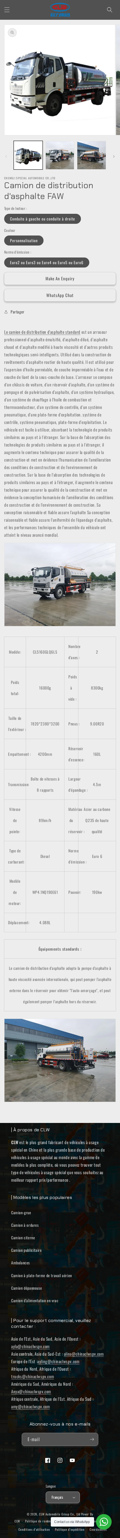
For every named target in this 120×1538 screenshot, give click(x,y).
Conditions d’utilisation (34, 1529)
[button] (7, 10)
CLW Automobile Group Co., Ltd (59, 1514)
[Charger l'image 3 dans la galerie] (91, 155)
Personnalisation (24, 240)
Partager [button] (18, 312)
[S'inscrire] (92, 1439)
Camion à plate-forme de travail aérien (41, 1275)
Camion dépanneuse (26, 1288)
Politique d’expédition (69, 1529)
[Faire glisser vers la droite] (114, 156)
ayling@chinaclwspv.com (58, 1361)
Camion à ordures (25, 1225)
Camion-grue (21, 1212)
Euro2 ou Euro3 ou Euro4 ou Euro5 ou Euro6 (46, 262)
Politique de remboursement (44, 1521)
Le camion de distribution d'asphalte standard (42, 332)
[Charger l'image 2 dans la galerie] (60, 155)
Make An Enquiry (60, 278)
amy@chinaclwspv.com (30, 1406)
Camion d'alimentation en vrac (34, 1300)
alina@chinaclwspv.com (84, 1354)
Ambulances (20, 1262)
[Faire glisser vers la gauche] (6, 156)
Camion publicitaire (26, 1250)
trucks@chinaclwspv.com (32, 1376)
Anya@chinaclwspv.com (31, 1391)
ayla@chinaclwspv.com (30, 1346)
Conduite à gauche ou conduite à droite (42, 219)
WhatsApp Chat (60, 295)
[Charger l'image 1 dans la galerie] (28, 155)
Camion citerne (23, 1237)
